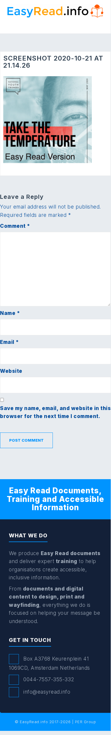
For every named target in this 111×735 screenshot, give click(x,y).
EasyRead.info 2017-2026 (45, 721)
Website (11, 371)
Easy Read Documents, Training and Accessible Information (55, 499)
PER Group (85, 721)
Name (10, 313)
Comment (15, 226)
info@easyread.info (46, 692)
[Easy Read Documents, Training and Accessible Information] (55, 11)
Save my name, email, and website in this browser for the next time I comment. (55, 412)
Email (9, 342)
